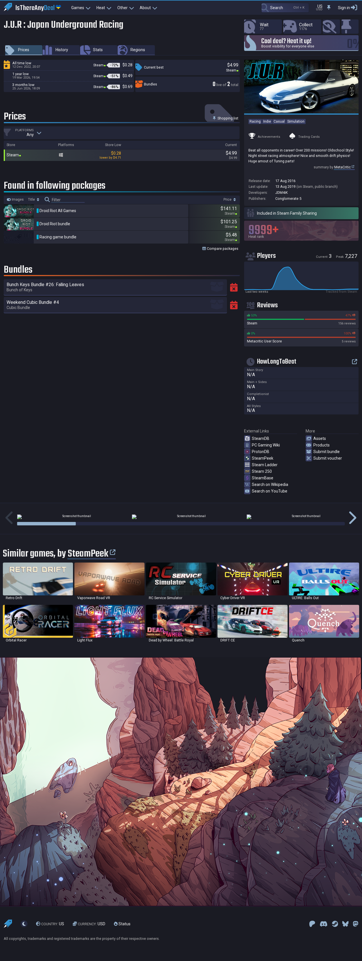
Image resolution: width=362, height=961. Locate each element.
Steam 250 (262, 471)
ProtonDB (260, 451)
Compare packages (222, 248)
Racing (255, 121)
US (52, 924)
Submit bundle (326, 451)
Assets (319, 438)
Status (124, 924)
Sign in (344, 7)
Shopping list (227, 118)
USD (91, 924)
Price (227, 200)
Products (321, 445)
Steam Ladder (265, 464)
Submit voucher (327, 458)
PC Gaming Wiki (266, 445)
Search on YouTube (269, 491)
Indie (267, 121)
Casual (279, 121)
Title (32, 200)
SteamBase (262, 478)
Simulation (295, 121)
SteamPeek (262, 458)
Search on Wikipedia (270, 484)
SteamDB (260, 438)
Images (17, 200)
